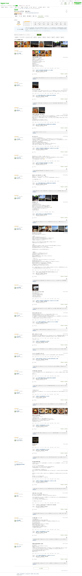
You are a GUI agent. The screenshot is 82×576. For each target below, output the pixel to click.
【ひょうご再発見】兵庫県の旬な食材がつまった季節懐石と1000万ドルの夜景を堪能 (46, 95)
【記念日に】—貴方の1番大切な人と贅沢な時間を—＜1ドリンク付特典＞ (44, 70)
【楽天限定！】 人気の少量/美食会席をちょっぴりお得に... (42, 341)
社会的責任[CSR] (27, 573)
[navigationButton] (66, 44)
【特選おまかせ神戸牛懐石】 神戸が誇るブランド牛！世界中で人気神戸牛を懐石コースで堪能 (47, 358)
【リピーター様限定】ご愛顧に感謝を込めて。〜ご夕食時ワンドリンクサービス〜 (45, 555)
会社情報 (18, 573)
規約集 (35, 573)
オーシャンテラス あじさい (22, 11)
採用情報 (32, 573)
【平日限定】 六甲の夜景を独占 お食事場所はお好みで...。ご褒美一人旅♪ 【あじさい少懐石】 (47, 148)
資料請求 (37, 573)
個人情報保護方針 (22, 573)
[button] (17, 44)
